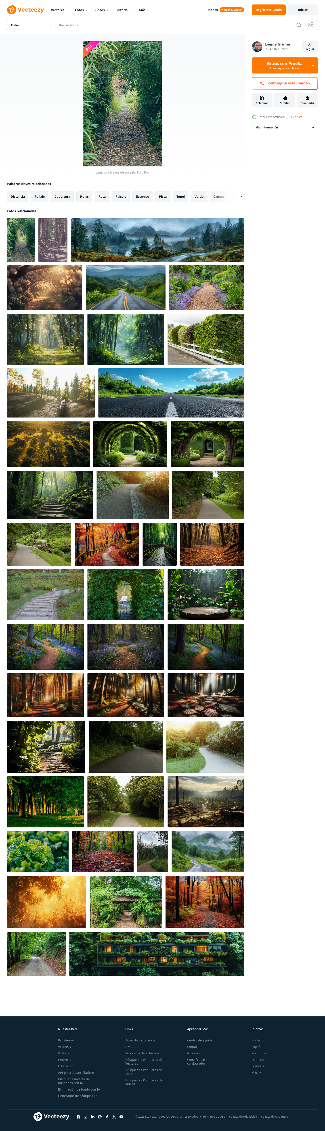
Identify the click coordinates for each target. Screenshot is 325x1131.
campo (218, 196)
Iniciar (303, 10)
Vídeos (99, 10)
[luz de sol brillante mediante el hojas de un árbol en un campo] (46, 902)
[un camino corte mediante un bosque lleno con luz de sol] (45, 339)
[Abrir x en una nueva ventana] (114, 1116)
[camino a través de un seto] (21, 240)
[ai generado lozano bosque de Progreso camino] (50, 495)
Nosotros (194, 1053)
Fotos (79, 10)
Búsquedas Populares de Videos (144, 1082)
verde (199, 196)
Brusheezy (66, 1040)
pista (163, 196)
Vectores (57, 10)
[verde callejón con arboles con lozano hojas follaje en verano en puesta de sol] (45, 801)
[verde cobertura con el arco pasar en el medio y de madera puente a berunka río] (125, 594)
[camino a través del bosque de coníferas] (52, 240)
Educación (65, 1066)
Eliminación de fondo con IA (79, 1089)
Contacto (193, 1047)
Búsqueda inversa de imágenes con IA (74, 1081)
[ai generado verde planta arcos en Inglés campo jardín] (130, 444)
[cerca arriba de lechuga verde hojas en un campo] (38, 851)
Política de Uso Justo (274, 1116)
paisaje (120, 196)
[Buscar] (299, 25)
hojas (84, 196)
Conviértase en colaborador (198, 1062)
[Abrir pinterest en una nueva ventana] (100, 1116)
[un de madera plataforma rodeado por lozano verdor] (206, 594)
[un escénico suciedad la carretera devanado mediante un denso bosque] (206, 801)
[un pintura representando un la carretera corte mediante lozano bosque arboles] (157, 240)
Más (142, 10)
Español (257, 1047)
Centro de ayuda (199, 1040)
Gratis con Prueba (285, 65)
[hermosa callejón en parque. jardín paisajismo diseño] (206, 339)
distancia (18, 196)
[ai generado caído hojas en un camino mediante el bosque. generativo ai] (212, 544)
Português (259, 1053)
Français (258, 1066)
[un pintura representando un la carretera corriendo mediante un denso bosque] (208, 851)
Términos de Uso (214, 1116)
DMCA (129, 1047)
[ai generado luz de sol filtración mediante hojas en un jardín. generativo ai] (46, 747)
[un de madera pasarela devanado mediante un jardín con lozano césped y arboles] (45, 594)
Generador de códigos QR (77, 1096)
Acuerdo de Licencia (140, 1040)
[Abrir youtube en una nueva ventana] (121, 1116)
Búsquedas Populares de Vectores (144, 1062)
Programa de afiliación (142, 1053)
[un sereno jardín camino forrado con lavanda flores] (206, 287)
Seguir (310, 49)
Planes (213, 10)
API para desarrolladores (76, 1072)
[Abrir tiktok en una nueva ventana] (107, 1116)
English (257, 1040)
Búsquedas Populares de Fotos (144, 1072)
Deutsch (258, 1060)
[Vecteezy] (25, 9)
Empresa (64, 1060)
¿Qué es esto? (294, 117)
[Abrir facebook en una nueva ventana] (78, 1116)
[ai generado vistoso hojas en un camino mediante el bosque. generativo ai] (205, 902)
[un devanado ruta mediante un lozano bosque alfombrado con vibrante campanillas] (45, 647)
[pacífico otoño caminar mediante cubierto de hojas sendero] (103, 851)
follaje (40, 196)
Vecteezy (64, 1047)
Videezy (63, 1053)
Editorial (121, 10)
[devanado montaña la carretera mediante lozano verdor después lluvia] (126, 287)
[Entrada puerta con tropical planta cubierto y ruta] (126, 902)
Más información (267, 127)
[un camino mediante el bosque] (125, 339)
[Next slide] (237, 196)
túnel (180, 196)
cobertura (62, 196)
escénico (142, 196)
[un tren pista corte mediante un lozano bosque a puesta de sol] (51, 393)
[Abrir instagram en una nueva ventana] (85, 1116)
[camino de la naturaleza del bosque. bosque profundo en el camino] (36, 954)
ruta (102, 196)
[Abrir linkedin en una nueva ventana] (92, 1116)
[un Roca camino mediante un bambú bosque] (160, 544)
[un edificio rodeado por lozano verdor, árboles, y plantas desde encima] (156, 954)
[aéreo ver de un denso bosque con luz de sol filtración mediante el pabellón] (48, 444)
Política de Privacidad (243, 1116)
